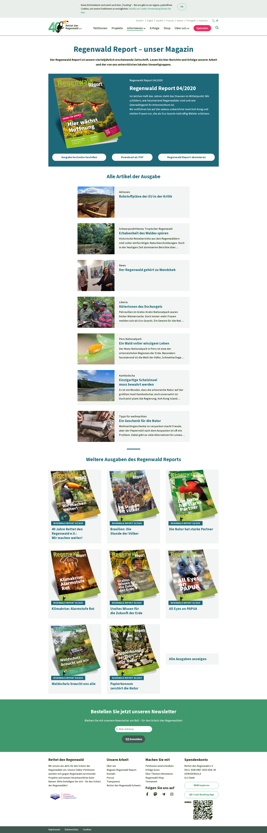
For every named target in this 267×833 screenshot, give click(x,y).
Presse (110, 777)
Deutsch (140, 21)
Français (170, 21)
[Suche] (217, 28)
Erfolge (152, 770)
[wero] (187, 802)
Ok (181, 6)
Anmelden (135, 739)
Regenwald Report (121, 770)
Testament (151, 781)
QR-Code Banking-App (201, 794)
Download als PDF (132, 157)
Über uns (111, 766)
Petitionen (159, 766)
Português (191, 21)
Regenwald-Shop (154, 777)
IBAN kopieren (201, 785)
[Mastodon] (155, 795)
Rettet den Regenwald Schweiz (124, 785)
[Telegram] (163, 795)
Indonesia (203, 21)
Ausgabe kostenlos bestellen (79, 157)
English (150, 21)
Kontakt (111, 773)
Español (159, 21)
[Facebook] (147, 795)
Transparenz (113, 781)
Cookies (87, 829)
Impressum (54, 829)
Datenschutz (71, 829)
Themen (159, 773)
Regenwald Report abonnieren (186, 157)
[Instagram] (172, 795)
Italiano (180, 21)
